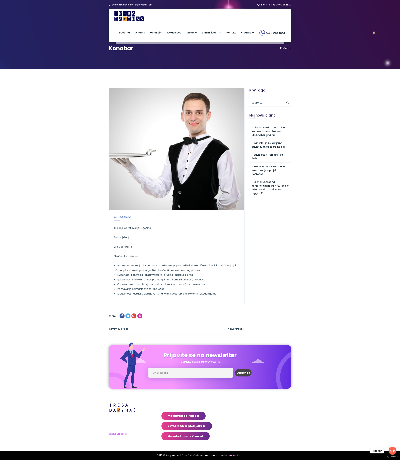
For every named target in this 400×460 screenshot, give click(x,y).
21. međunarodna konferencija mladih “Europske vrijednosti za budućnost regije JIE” (270, 187)
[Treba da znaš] (132, 16)
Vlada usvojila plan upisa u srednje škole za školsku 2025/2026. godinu (269, 131)
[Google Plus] (133, 315)
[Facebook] (122, 315)
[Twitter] (127, 315)
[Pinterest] (139, 315)
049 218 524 (275, 32)
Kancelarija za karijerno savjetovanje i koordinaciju (268, 144)
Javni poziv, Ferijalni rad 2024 (267, 156)
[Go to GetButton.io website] (393, 457)
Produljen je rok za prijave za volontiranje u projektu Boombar (270, 170)
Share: (112, 316)
